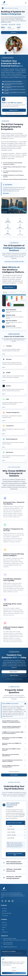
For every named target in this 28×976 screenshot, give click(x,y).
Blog (3, 929)
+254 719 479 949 (7, 942)
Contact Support (14, 774)
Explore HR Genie (8, 287)
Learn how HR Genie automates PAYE (15, 854)
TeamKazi (4, 911)
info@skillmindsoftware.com (10, 946)
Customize (14, 967)
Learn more (8, 965)
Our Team (4, 925)
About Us (4, 922)
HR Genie (4, 908)
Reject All (14, 970)
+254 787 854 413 (7, 944)
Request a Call (13, 110)
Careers (4, 927)
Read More (6, 193)
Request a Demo (13, 671)
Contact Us (4, 932)
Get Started (13, 32)
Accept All (14, 973)
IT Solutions (5, 915)
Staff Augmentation (7, 913)
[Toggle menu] (25, 3)
